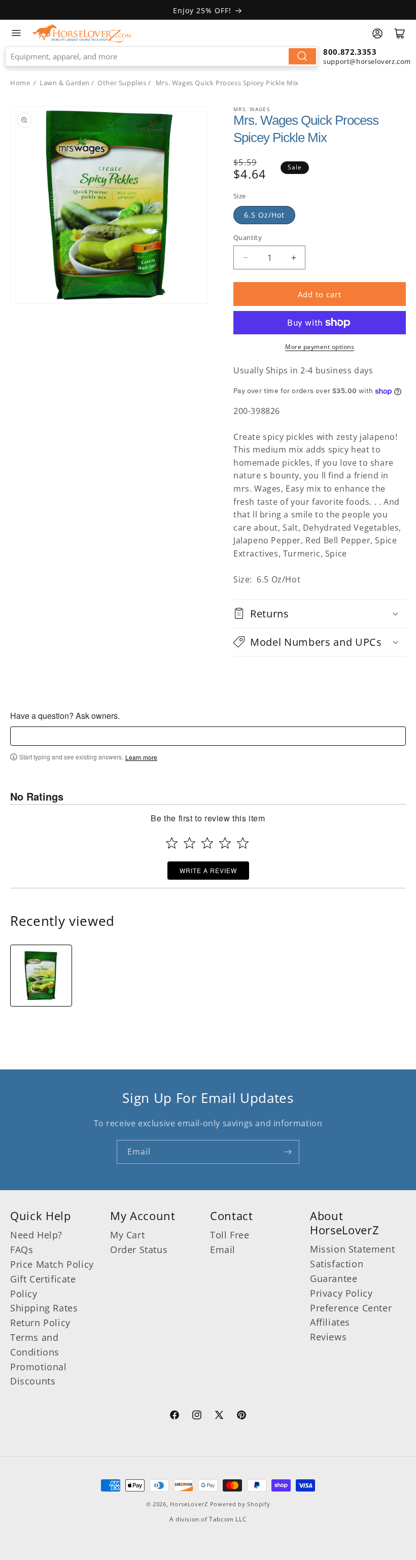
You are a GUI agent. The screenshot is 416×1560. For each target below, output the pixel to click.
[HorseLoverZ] (81, 33)
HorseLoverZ (189, 1504)
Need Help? (36, 1235)
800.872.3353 (349, 52)
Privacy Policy (341, 1293)
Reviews (328, 1337)
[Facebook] (174, 1416)
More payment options (319, 346)
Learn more (141, 757)
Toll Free (229, 1235)
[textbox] (208, 736)
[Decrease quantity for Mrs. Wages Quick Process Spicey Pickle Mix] (245, 257)
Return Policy (40, 1322)
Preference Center (351, 1308)
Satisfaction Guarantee (336, 1271)
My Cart (127, 1235)
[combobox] (161, 56)
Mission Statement (352, 1249)
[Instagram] (197, 1416)
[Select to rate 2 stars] (189, 843)
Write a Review (208, 870)
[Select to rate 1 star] (172, 843)
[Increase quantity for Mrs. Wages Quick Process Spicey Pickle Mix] (293, 257)
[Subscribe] (287, 1152)
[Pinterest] (241, 1416)
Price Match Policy (52, 1264)
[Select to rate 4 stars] (225, 843)
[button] (319, 614)
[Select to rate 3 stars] (207, 843)
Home (20, 82)
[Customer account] (377, 33)
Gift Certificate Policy (43, 1286)
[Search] (302, 56)
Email (222, 1249)
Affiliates (330, 1322)
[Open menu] (16, 33)
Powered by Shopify (240, 1504)
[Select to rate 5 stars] (243, 843)
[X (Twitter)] (219, 1416)
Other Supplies (121, 82)
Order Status (138, 1249)
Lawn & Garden (65, 82)
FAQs (21, 1249)
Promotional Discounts (38, 1374)
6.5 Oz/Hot (264, 215)
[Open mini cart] (400, 33)
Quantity (247, 237)
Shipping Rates (44, 1308)
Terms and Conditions (34, 1344)
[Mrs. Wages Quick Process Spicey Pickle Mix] (41, 975)
